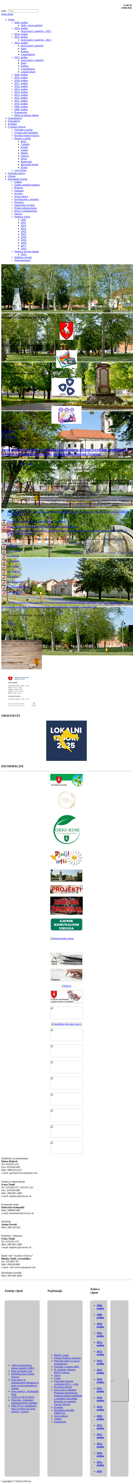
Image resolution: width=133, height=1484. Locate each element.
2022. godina (100, 1436)
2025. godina (100, 1463)
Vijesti (23, 428)
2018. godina (8, 431)
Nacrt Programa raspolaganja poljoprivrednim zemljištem (36, 521)
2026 (99, 1471)
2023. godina (100, 1445)
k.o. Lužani (13, 566)
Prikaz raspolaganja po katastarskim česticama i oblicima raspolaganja (43, 526)
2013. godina (100, 1353)
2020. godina (100, 1417)
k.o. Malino (13, 561)
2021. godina (100, 1427)
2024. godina (100, 1454)
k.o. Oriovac (13, 571)
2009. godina (100, 1316)
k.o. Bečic (12, 545)
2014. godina (100, 1362)
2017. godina (100, 1390)
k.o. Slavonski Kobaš (18, 586)
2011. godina (100, 1334)
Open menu (7, 14)
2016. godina (100, 1380)
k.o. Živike (12, 591)
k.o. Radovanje (15, 581)
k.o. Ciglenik (14, 550)
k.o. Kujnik (13, 555)
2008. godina (100, 1307)
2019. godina (8, 437)
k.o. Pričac (12, 576)
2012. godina (100, 1344)
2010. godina (100, 1325)
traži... (4, 11)
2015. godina (100, 1371)
